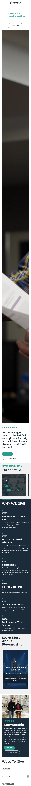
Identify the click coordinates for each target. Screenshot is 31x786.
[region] (15, 486)
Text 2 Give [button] (6, 776)
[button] (15, 25)
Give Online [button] (6, 768)
